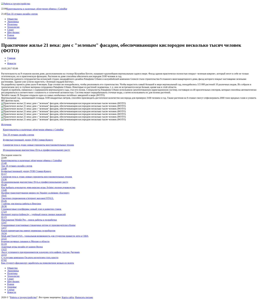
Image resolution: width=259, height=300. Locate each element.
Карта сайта (68, 297)
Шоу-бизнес (13, 32)
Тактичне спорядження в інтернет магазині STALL (27, 198)
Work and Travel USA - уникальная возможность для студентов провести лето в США (44, 236)
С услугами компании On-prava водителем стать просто (29, 257)
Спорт (10, 29)
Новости (11, 63)
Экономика (13, 21)
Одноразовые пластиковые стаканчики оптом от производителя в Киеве (38, 225)
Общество (12, 19)
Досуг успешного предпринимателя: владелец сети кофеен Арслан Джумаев (40, 252)
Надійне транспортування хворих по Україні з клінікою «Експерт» (35, 193)
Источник (6, 124)
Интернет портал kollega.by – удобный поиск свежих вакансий (33, 214)
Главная (11, 58)
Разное (10, 35)
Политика (12, 24)
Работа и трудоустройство (23, 297)
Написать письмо (84, 297)
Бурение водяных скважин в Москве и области (25, 241)
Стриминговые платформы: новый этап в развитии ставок (31, 209)
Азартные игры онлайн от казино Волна (22, 246)
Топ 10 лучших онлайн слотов (22, 14)
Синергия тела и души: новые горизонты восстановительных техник (38, 145)
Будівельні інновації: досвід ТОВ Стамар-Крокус (28, 140)
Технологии (13, 27)
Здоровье (11, 38)
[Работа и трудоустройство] (15, 3)
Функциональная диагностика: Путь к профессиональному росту (36, 150)
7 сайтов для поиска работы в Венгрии (21, 203)
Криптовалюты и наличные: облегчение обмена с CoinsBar (37, 8)
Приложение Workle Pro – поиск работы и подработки (29, 220)
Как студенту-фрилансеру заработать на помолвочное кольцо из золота (37, 263)
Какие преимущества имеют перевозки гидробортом (28, 230)
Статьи (10, 289)
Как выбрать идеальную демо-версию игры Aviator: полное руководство (38, 187)
